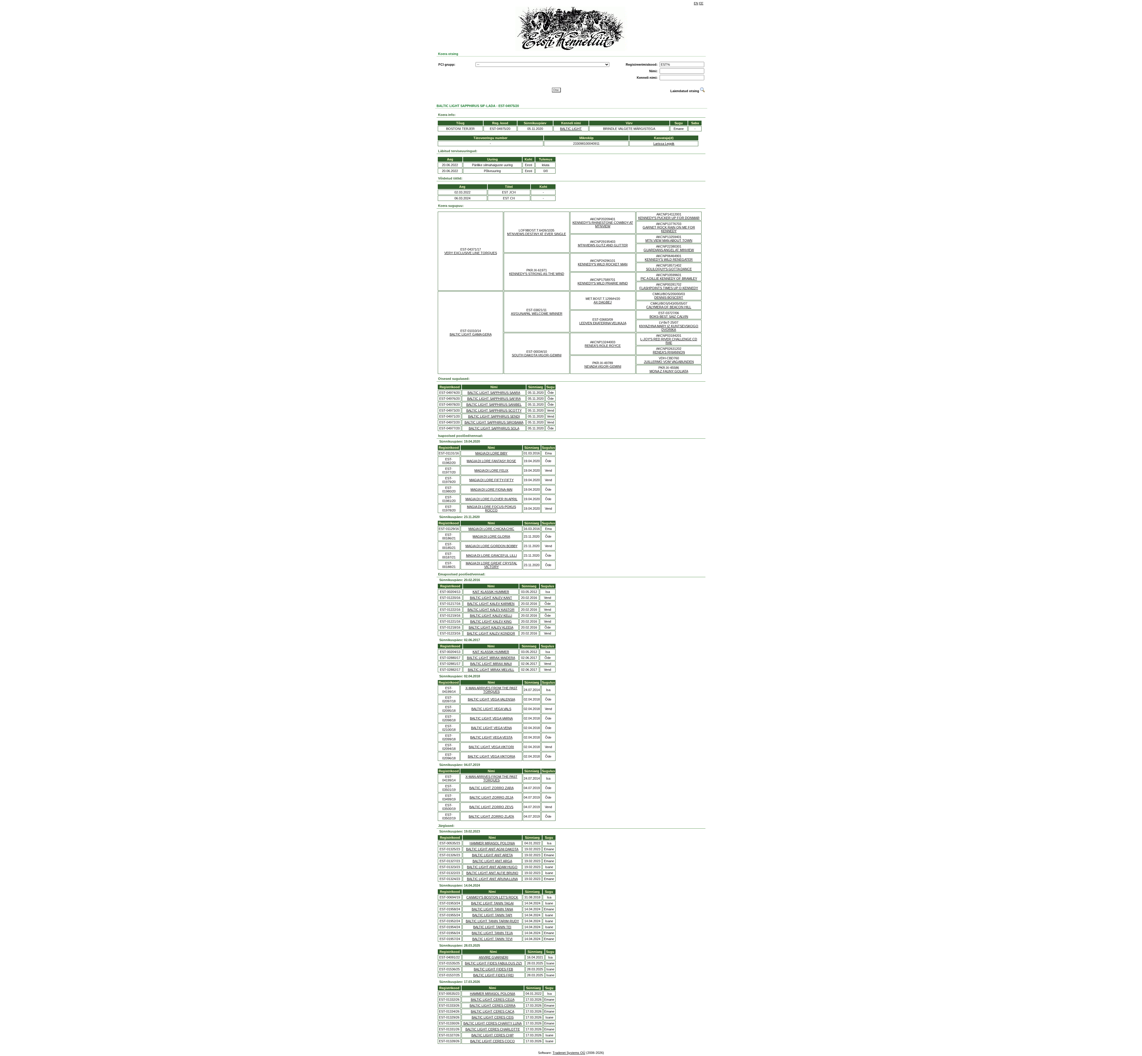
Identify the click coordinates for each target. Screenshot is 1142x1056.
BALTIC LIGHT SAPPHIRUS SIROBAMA (494, 422)
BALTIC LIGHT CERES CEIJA (492, 999)
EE (701, 3)
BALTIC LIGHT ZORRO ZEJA (491, 797)
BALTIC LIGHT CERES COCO (492, 1041)
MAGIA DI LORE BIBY (491, 453)
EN (696, 3)
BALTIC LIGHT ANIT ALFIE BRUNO (492, 873)
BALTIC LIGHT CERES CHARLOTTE (492, 1029)
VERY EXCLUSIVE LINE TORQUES (470, 253)
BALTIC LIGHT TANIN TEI (492, 927)
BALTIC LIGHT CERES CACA (492, 1011)
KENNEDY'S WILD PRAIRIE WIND (603, 283)
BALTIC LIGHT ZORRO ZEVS (491, 807)
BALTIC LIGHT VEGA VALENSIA (491, 699)
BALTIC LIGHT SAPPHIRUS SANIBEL (494, 404)
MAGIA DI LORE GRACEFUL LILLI (491, 555)
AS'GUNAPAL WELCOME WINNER (536, 313)
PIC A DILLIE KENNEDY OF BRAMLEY (669, 278)
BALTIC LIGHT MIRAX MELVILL (491, 669)
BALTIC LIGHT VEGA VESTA (491, 737)
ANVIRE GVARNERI (493, 957)
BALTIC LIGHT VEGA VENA (491, 728)
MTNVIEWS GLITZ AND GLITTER (603, 245)
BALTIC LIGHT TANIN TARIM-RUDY (492, 921)
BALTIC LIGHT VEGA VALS (491, 709)
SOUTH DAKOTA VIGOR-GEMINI (536, 355)
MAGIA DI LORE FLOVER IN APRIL (491, 499)
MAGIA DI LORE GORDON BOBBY (491, 546)
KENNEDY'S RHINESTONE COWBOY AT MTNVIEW (602, 224)
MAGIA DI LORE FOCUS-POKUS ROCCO (491, 508)
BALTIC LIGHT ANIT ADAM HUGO (492, 867)
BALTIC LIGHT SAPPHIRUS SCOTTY (494, 410)
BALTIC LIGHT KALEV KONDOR (491, 633)
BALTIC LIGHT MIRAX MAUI (491, 663)
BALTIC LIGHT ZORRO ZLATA (491, 816)
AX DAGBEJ (603, 302)
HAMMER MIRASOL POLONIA (492, 843)
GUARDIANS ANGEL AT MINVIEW (669, 250)
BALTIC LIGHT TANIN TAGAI (492, 903)
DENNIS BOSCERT (668, 297)
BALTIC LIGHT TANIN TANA (492, 909)
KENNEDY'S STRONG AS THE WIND (536, 274)
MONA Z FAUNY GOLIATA (669, 371)
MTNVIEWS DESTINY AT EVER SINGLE (536, 234)
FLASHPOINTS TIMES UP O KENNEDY (668, 288)
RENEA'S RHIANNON (669, 352)
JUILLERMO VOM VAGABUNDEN (669, 361)
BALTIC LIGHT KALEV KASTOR (491, 609)
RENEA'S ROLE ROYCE (603, 345)
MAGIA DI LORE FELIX (491, 470)
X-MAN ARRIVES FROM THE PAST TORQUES (491, 689)
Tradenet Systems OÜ (569, 1053)
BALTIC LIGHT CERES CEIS (493, 1017)
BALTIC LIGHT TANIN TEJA (492, 933)
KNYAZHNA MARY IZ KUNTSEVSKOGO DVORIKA (668, 327)
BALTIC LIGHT (571, 128)
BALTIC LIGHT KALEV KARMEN (490, 603)
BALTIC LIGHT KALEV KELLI (491, 615)
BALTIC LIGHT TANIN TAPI (492, 915)
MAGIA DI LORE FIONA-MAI (491, 489)
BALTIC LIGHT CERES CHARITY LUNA (492, 1023)
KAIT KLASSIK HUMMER (491, 592)
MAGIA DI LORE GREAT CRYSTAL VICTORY (491, 565)
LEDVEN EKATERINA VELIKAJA (602, 323)
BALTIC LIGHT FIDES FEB (493, 969)
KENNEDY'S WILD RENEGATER (669, 259)
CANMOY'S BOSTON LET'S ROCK (492, 897)
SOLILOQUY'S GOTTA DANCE (669, 269)
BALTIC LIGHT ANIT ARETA (492, 855)
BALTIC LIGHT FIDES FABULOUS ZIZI (493, 963)
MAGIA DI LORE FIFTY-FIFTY (491, 480)
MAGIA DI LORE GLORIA (491, 536)
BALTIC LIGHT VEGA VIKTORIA (491, 756)
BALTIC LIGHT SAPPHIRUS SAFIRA (494, 398)
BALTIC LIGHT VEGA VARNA (491, 718)
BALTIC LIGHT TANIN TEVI (492, 939)
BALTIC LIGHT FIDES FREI (493, 975)
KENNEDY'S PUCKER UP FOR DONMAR (668, 218)
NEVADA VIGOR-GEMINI (602, 366)
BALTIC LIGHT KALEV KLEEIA (491, 627)
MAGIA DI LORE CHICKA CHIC (491, 529)
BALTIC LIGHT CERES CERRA (492, 1005)
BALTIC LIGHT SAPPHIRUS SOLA (494, 428)
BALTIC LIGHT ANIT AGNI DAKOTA (492, 849)
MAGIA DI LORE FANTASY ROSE (491, 461)
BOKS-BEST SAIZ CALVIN (669, 316)
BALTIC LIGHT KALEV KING (491, 621)
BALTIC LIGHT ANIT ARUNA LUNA (492, 879)
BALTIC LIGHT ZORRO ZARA (491, 788)
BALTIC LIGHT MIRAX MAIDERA (491, 658)
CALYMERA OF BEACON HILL (668, 307)
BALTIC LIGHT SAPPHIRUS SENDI (494, 416)
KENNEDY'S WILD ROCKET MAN (603, 264)
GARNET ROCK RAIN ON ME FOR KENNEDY (669, 229)
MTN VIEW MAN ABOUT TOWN (668, 240)
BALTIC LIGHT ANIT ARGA (492, 861)
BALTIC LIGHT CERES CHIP (492, 1035)
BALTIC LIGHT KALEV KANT (491, 597)
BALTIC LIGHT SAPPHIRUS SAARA (494, 392)
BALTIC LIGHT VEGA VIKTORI (491, 747)
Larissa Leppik (663, 143)
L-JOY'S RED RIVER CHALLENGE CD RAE (668, 340)
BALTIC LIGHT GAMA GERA (471, 334)
